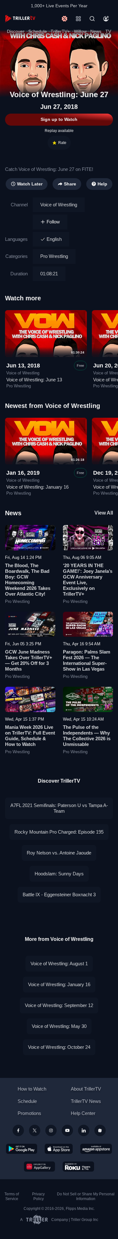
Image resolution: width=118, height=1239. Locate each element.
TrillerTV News (86, 1101)
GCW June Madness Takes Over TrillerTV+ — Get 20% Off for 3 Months (28, 660)
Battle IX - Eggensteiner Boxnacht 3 (59, 894)
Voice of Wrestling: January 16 (37, 487)
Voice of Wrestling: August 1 (59, 963)
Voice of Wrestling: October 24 (59, 1047)
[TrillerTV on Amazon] (96, 1149)
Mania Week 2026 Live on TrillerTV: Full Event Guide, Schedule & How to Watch (30, 735)
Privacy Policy (38, 1196)
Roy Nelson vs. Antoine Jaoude (59, 852)
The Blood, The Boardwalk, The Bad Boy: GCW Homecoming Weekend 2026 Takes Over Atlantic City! (27, 580)
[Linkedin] (83, 1130)
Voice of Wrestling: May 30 (59, 1026)
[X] (34, 1130)
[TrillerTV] (20, 18)
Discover (15, 31)
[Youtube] (67, 1130)
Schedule (37, 31)
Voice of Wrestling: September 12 (59, 1005)
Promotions (29, 1113)
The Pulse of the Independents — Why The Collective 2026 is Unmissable (86, 735)
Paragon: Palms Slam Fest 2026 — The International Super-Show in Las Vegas (86, 660)
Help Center (83, 1113)
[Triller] (100, 1130)
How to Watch (32, 1089)
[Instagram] (51, 1130)
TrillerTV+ (60, 31)
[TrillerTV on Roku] (78, 1166)
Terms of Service (11, 1196)
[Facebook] (18, 1130)
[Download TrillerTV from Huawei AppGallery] (39, 1166)
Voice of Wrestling (58, 204)
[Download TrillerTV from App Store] (59, 1149)
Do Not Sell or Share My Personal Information (86, 1196)
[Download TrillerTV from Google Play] (21, 1149)
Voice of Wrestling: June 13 (34, 379)
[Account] (106, 19)
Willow (80, 31)
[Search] (92, 19)
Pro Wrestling (54, 256)
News (95, 31)
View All (103, 513)
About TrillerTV (86, 1089)
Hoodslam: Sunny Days (59, 873)
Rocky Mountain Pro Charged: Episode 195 (59, 832)
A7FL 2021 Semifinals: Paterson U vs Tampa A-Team (59, 808)
